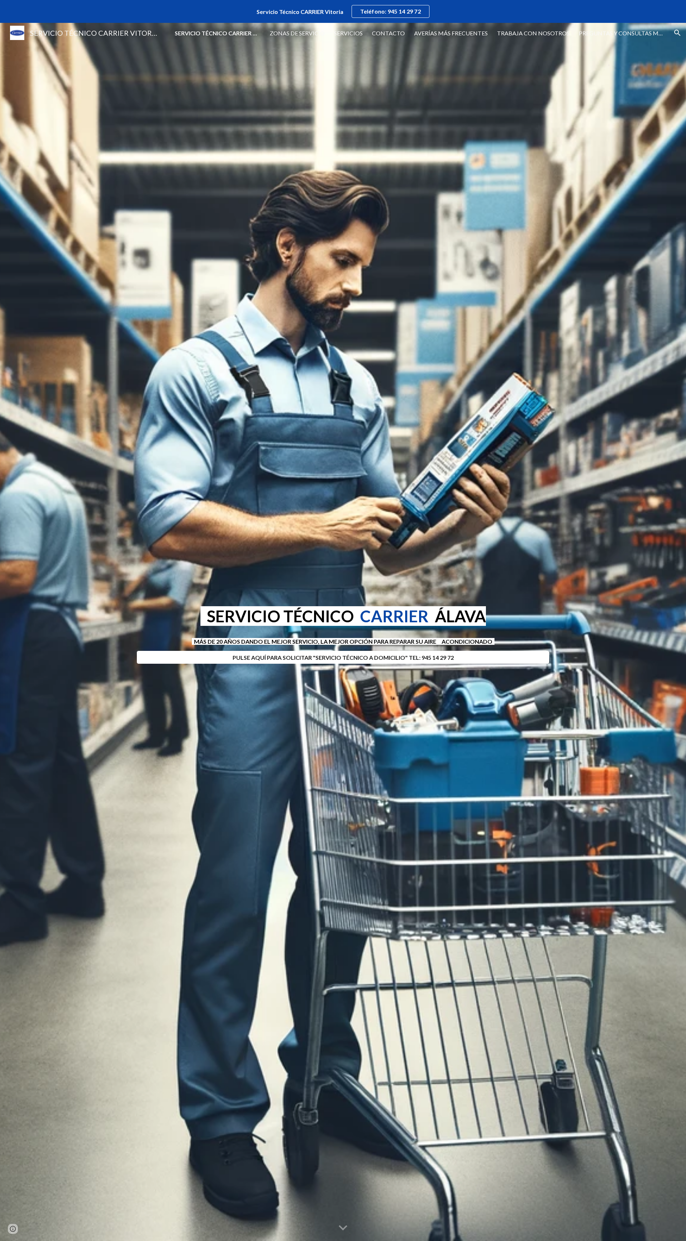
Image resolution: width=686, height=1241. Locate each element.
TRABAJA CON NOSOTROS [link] (533, 33)
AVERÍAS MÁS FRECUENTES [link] (451, 33)
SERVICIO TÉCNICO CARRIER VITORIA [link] (217, 33)
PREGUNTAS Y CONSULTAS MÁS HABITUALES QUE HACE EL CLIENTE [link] (622, 33)
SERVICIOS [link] (348, 33)
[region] (343, 11)
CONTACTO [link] (388, 33)
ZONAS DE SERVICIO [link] (297, 33)
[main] (343, 616)
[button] (677, 32)
